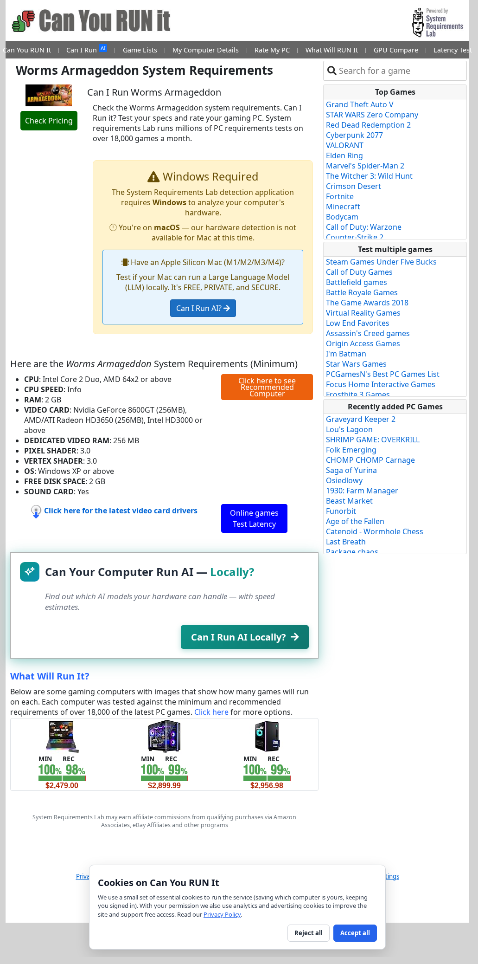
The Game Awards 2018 (367, 303)
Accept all (355, 933)
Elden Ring (344, 155)
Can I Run (85, 49)
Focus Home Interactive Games (380, 384)
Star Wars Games (356, 364)
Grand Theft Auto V (360, 104)
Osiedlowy (344, 480)
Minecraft (343, 206)
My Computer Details (205, 49)
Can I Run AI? (199, 308)
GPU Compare (396, 49)
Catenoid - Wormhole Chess (374, 531)
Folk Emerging (351, 450)
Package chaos (352, 552)
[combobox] (401, 71)
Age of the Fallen (355, 521)
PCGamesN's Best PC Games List (383, 374)
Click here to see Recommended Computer (267, 387)
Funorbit (341, 511)
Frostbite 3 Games (358, 394)
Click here (211, 712)
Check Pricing (49, 121)
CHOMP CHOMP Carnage (370, 460)
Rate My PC (272, 49)
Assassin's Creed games (368, 333)
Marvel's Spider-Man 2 (365, 166)
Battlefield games (356, 282)
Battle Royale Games (362, 292)
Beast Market (349, 501)
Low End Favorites (357, 323)
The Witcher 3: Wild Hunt (369, 176)
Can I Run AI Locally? (238, 637)
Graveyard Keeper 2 (360, 419)
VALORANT (344, 145)
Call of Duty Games (359, 272)
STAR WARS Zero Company (372, 115)
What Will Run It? (49, 676)
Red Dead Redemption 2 (368, 125)
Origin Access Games (363, 343)
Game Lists (140, 49)
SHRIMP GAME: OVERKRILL (373, 439)
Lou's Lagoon (349, 429)
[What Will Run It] (62, 735)
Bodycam (342, 217)
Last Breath (346, 542)
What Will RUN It (332, 49)
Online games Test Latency (254, 518)
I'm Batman (346, 354)
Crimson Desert (353, 186)
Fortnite (340, 196)
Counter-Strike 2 (354, 237)
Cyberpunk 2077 (354, 135)
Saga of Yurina (351, 470)
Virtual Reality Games (363, 313)
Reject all (308, 933)
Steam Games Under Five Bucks (381, 262)
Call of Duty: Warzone (364, 227)
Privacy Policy (222, 914)
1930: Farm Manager (362, 490)
